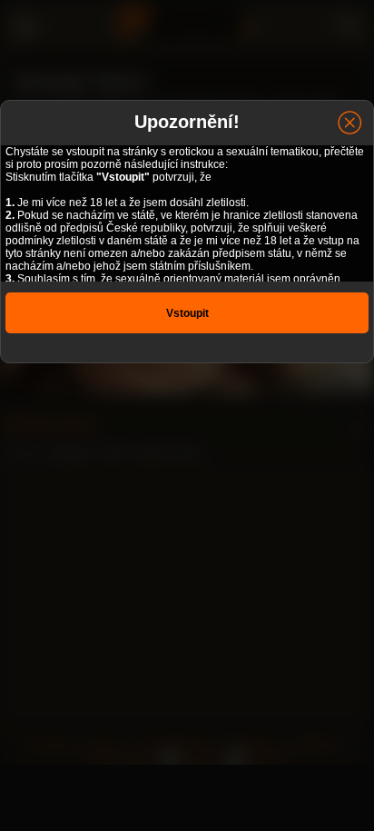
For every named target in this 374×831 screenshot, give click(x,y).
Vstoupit (187, 313)
